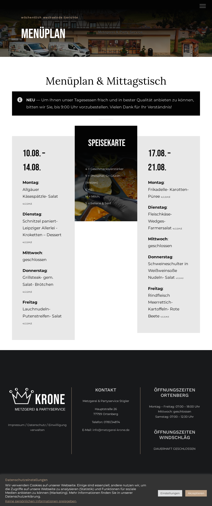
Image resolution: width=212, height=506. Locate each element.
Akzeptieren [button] (196, 493)
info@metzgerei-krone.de (111, 430)
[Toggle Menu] (203, 6)
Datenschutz (36, 425)
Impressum (16, 425)
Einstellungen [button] (170, 493)
